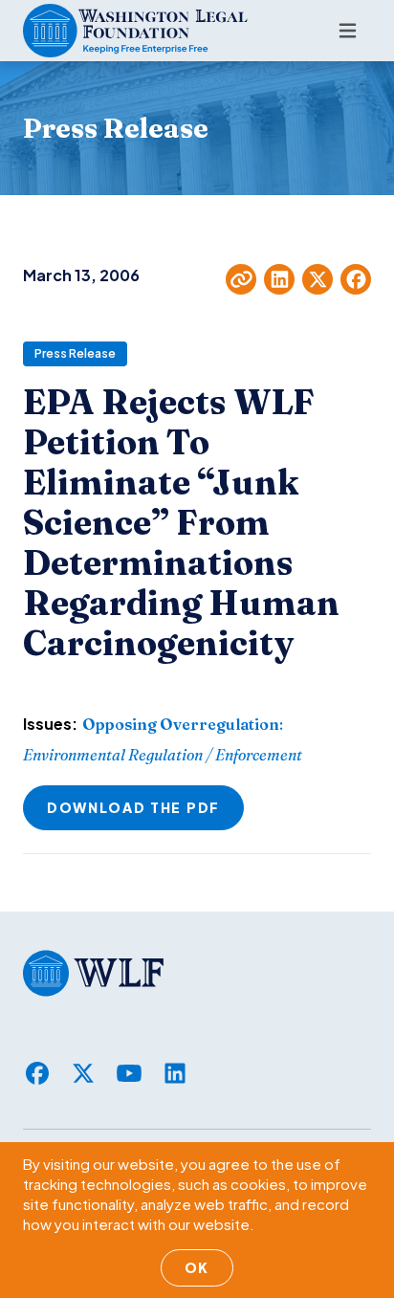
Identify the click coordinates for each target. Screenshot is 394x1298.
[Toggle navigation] (347, 30)
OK (197, 1267)
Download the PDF (133, 807)
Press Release (75, 353)
